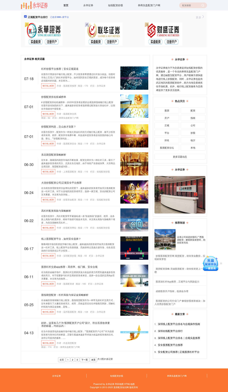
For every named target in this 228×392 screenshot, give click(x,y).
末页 (93, 359)
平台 (167, 132)
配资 (193, 110)
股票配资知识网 (121, 387)
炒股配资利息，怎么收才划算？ (58, 126)
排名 (167, 140)
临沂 (193, 140)
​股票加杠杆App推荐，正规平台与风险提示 (177, 281)
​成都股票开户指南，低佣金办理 (172, 291)
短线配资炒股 (115, 5)
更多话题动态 (180, 156)
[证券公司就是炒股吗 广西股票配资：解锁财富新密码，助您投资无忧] (165, 239)
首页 (65, 5)
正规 (167, 125)
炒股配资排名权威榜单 (53, 97)
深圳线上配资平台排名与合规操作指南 (179, 324)
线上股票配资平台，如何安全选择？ (61, 238)
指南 (193, 117)
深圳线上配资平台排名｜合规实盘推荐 (179, 338)
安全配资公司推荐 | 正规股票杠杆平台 (178, 352)
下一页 (84, 359)
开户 (167, 117)
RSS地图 (119, 383)
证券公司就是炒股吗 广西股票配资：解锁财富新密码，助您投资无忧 (191, 239)
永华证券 (88, 5)
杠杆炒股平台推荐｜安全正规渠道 (59, 68)
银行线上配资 (48, 85)
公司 (193, 125)
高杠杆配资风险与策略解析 (56, 210)
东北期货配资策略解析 (53, 154)
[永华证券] (34, 5)
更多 (199, 17)
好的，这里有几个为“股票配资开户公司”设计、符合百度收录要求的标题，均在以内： (75, 324)
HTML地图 (129, 383)
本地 (193, 147)
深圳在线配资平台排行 (170, 331)
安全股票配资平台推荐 (170, 345)
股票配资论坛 (167, 147)
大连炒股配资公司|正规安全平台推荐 (61, 182)
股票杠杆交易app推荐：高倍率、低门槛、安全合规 (69, 267)
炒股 (193, 132)
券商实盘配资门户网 (149, 5)
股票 (167, 110)
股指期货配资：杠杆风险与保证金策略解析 (64, 295)
